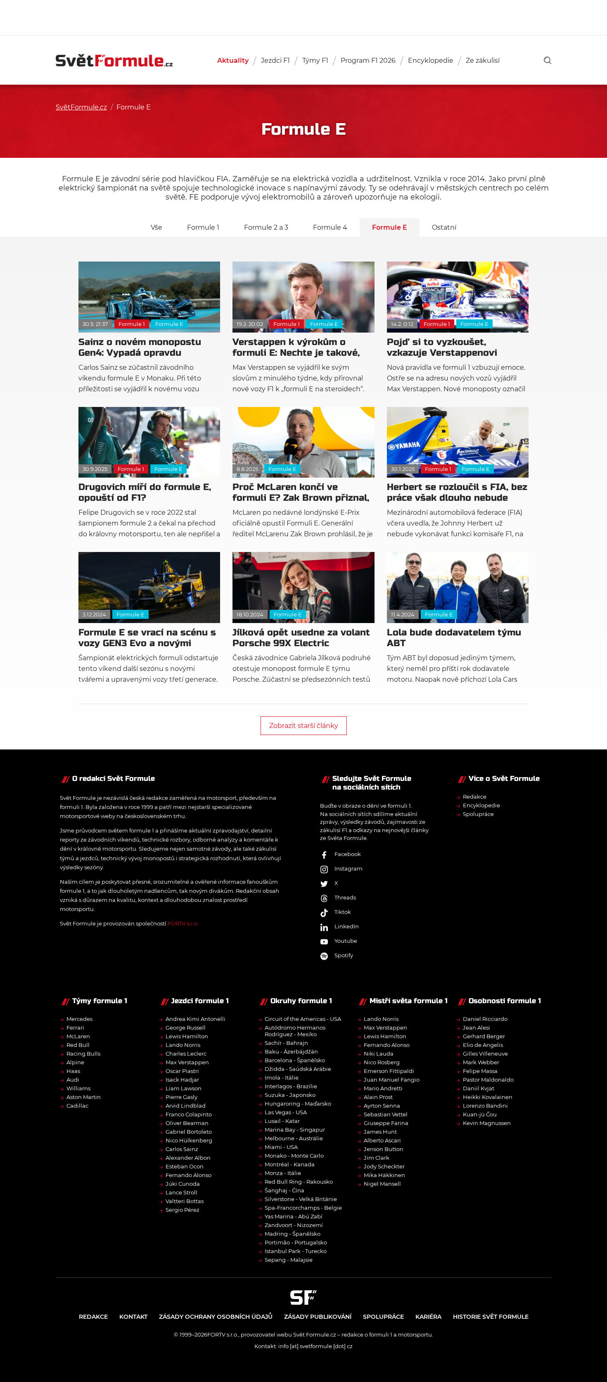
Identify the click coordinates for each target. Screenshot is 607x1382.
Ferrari (75, 1027)
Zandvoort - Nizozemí (294, 1225)
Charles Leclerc (186, 1053)
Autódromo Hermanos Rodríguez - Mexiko (295, 1030)
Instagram (348, 868)
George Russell (186, 1027)
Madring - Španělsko (292, 1233)
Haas (73, 1071)
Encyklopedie (430, 60)
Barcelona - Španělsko (295, 1060)
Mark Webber (481, 1062)
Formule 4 (330, 227)
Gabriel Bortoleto (189, 1131)
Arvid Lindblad (186, 1105)
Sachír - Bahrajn (286, 1042)
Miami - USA (281, 1147)
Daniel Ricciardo (485, 1019)
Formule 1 (203, 227)
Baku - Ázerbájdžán (291, 1051)
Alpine (75, 1062)
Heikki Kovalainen (487, 1097)
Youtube (345, 940)
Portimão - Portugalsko (296, 1242)
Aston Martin (83, 1097)
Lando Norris (183, 1045)
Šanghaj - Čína (284, 1190)
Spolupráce (478, 814)
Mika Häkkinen (384, 1175)
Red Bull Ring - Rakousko (299, 1181)
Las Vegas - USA (286, 1112)
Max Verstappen (187, 1062)
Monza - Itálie (283, 1173)
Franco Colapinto (189, 1114)
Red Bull (78, 1045)
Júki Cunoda (183, 1183)
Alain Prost (378, 1097)
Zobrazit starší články (303, 726)
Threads (345, 897)
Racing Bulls (83, 1053)
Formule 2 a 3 (266, 227)
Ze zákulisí (483, 60)
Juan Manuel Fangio (392, 1079)
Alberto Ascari (382, 1140)
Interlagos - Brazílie (291, 1086)
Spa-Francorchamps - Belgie (303, 1207)
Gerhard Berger (484, 1036)
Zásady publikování (317, 1316)
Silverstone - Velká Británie (301, 1199)
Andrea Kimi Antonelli (195, 1019)
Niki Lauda (379, 1053)
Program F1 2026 (368, 60)
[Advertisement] (303, 16)
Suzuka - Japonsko (290, 1095)
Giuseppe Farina (386, 1123)
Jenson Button (383, 1149)
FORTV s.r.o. (183, 923)
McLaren (78, 1036)
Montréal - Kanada (290, 1164)
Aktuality (233, 60)
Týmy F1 (315, 60)
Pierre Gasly (181, 1097)
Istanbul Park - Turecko (296, 1251)
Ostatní (444, 227)
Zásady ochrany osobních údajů (216, 1316)
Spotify (343, 955)
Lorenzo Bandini (485, 1105)
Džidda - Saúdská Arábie (298, 1069)
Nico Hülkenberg (189, 1140)
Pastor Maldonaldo (488, 1079)
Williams (78, 1088)
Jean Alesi (476, 1027)
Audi (72, 1079)
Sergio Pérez (182, 1209)
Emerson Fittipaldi (389, 1071)
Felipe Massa (480, 1071)
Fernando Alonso (188, 1175)
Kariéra (428, 1316)
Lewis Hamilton (187, 1036)
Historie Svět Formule (491, 1316)
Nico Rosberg (382, 1062)
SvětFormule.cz (81, 107)
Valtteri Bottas (185, 1201)
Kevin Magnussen (487, 1123)
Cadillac (77, 1105)
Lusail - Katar (282, 1121)
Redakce (474, 796)
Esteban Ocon (185, 1166)
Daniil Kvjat (478, 1088)
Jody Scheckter (384, 1166)
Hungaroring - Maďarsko (298, 1103)
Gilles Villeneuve (485, 1053)
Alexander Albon (188, 1157)
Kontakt (133, 1316)
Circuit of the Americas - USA (303, 1019)
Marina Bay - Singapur (295, 1129)
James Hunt (380, 1131)
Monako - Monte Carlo (294, 1155)
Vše (156, 227)
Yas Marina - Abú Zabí (293, 1216)
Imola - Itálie (282, 1077)
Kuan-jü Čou (480, 1114)
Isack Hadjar (182, 1079)
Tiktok (342, 912)
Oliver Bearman (187, 1123)
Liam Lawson (184, 1088)
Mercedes (79, 1019)
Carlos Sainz (182, 1149)
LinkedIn (346, 926)
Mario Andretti (383, 1088)
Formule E (389, 227)
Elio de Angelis (483, 1045)
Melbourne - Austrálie (294, 1138)
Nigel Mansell (382, 1183)
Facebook (347, 854)
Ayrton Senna (382, 1105)
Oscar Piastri (182, 1071)
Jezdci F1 (275, 60)
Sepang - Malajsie (289, 1259)
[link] (547, 60)
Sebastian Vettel (386, 1114)
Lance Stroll (181, 1192)
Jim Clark (376, 1157)
